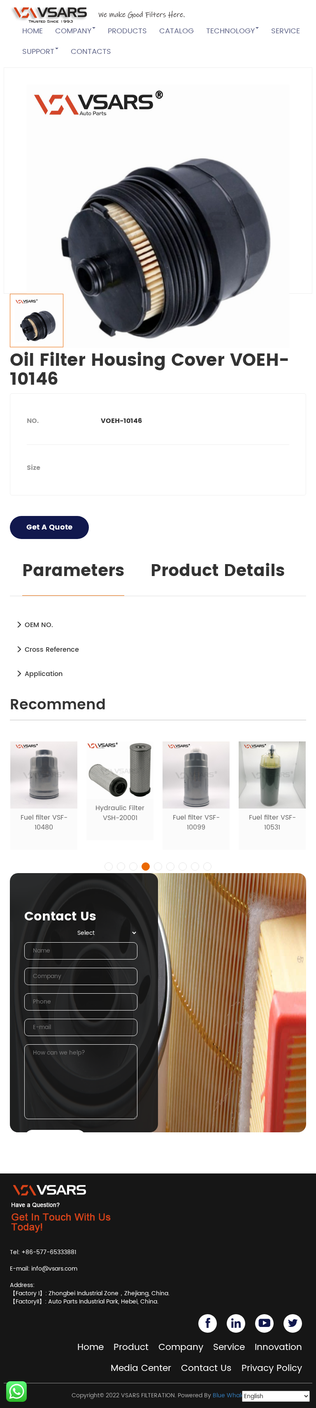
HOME (32, 31)
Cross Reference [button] (51, 649)
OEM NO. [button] (38, 625)
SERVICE (285, 31)
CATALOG (176, 31)
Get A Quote (49, 527)
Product (131, 1347)
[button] (109, 866)
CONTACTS (91, 52)
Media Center (141, 1368)
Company (180, 1347)
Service (229, 1347)
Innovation (278, 1347)
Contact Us (206, 1368)
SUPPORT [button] (38, 52)
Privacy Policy (272, 1368)
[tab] (158, 625)
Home (90, 1347)
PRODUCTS (127, 31)
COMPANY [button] (73, 31)
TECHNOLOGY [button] (230, 31)
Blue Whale (229, 1395)
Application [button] (43, 674)
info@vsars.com (54, 1268)
